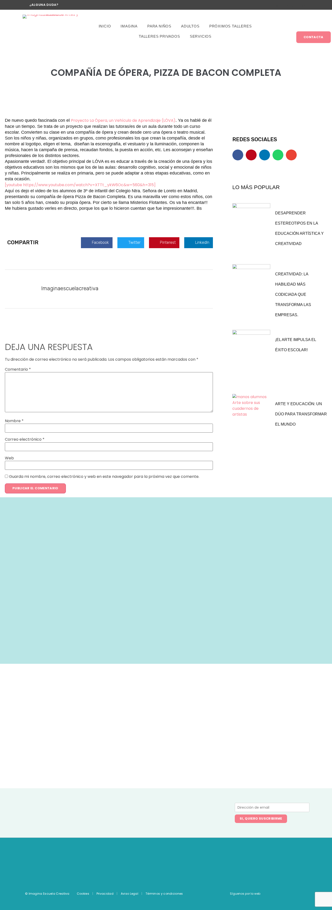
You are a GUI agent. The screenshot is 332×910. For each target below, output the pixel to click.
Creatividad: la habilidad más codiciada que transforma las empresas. (293, 294)
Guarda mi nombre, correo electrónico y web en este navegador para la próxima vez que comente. (104, 477)
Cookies (83, 894)
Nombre (14, 421)
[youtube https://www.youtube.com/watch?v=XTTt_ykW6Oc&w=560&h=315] (80, 185)
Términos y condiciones (164, 894)
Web (9, 458)
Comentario (18, 369)
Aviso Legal (129, 894)
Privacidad (105, 894)
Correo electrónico (24, 439)
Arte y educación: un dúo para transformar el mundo (301, 414)
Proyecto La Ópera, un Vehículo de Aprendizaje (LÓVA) (123, 120)
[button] (97, 242)
